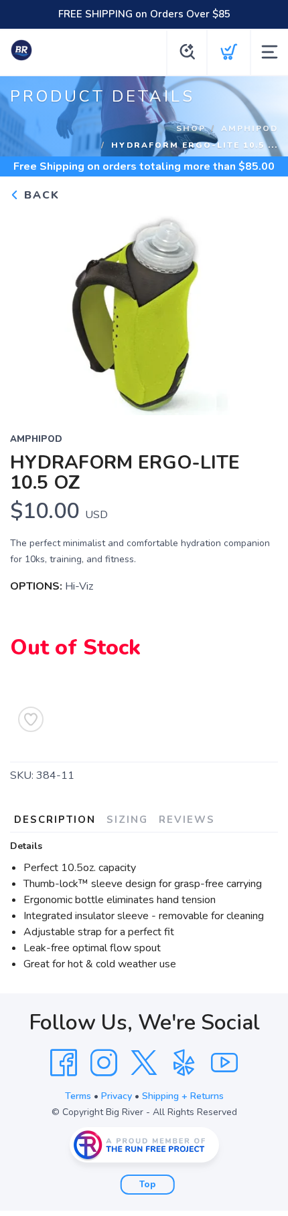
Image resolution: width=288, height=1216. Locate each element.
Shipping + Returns (183, 1096)
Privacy (116, 1096)
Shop (191, 127)
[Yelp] (184, 1063)
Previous (30, 308)
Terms (78, 1096)
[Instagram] (104, 1063)
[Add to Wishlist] (31, 719)
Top (147, 1185)
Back (40, 195)
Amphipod (249, 127)
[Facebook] (64, 1063)
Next (257, 308)
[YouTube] (224, 1063)
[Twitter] (144, 1063)
